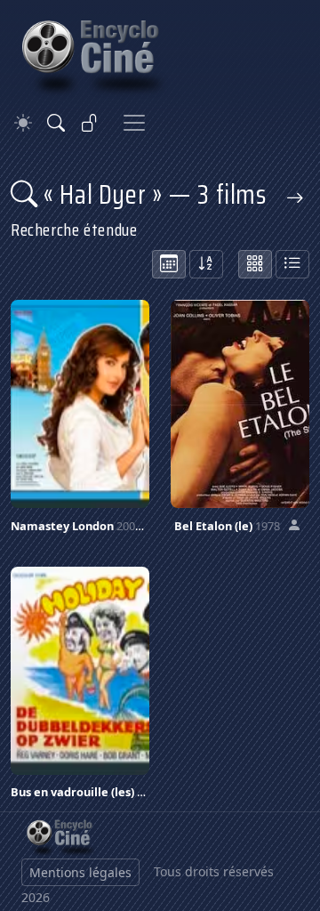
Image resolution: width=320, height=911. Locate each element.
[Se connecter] (89, 123)
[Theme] (23, 123)
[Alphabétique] (206, 264)
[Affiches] (255, 264)
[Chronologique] (169, 264)
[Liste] (292, 264)
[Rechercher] (56, 123)
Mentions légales (80, 872)
